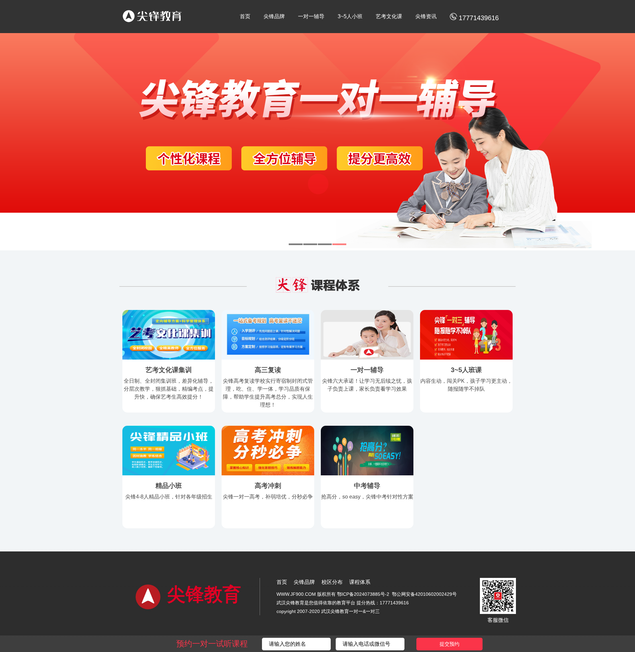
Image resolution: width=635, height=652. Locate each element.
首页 (245, 16)
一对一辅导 (311, 16)
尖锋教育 (204, 595)
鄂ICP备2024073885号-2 (363, 594)
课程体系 (359, 582)
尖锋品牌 (274, 16)
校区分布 (332, 582)
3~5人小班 (350, 16)
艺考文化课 (389, 16)
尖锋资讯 (426, 16)
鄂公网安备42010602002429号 (424, 594)
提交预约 (449, 644)
